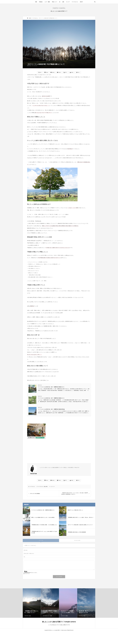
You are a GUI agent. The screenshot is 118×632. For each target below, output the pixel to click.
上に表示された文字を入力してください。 (31, 572)
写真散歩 (41, 1)
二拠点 (44, 486)
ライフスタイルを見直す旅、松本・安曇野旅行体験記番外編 (51, 409)
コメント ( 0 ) (41, 540)
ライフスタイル (75, 1)
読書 (63, 1)
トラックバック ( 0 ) (77, 540)
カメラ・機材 (47, 1)
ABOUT (81, 1)
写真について (54, 1)
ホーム (36, 2)
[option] (32, 603)
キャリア (68, 1)
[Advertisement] (59, 451)
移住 (47, 486)
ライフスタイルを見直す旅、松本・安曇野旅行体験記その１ (51, 386)
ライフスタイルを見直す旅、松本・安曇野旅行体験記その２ (51, 398)
